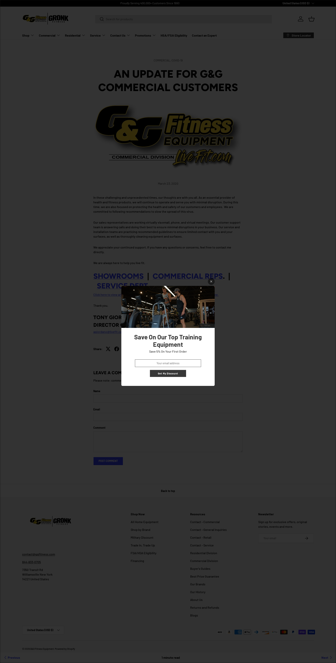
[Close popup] (211, 281)
